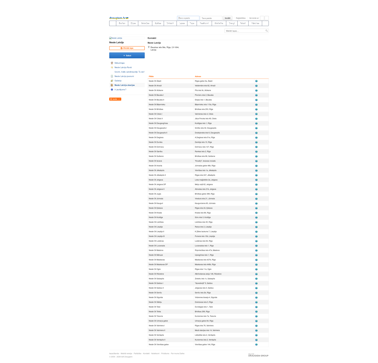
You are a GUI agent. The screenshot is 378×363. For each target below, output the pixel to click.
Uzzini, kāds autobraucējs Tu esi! (130, 71)
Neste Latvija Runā (123, 67)
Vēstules (255, 23)
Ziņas (133, 23)
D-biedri (170, 23)
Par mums (175, 353)
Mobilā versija (126, 353)
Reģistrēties (241, 18)
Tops (192, 23)
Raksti (243, 23)
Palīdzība (137, 353)
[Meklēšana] (265, 23)
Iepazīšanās (114, 353)
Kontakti (146, 353)
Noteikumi (155, 353)
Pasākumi (204, 23)
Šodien (122, 23)
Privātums (165, 353)
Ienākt (227, 18)
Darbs (182, 353)
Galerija (118, 80)
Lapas (182, 23)
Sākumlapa (120, 62)
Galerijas (145, 23)
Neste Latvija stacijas (125, 85)
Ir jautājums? (120, 89)
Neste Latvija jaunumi (124, 76)
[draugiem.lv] (112, 23)
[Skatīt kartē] (257, 81)
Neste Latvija (116, 42)
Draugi (232, 23)
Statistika (219, 23)
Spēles (158, 23)
